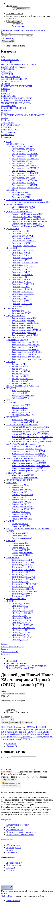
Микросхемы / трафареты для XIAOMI (29, 470)
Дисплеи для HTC (20, 265)
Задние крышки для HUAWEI (25, 323)
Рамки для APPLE (20, 523)
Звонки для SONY (20, 381)
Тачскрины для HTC (21, 574)
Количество (6, 717)
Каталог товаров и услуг (17, 825)
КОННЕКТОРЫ (13, 417)
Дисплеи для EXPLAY (22, 257)
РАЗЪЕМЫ (11, 482)
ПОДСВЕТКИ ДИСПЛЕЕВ (19, 480)
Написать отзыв (17, 694)
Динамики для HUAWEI (23, 236)
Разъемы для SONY (21, 511)
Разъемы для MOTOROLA (24, 499)
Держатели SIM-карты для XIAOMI (28, 226)
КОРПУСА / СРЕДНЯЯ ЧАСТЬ (21, 444)
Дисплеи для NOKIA (21, 282)
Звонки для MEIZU (20, 374)
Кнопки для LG (19, 410)
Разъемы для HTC (20, 487)
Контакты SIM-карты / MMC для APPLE (30, 427)
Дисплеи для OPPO (21, 286)
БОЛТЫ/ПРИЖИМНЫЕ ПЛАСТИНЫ (24, 199)
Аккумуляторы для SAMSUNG (26, 175)
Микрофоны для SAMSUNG (25, 478)
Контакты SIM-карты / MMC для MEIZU (30, 432)
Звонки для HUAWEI (21, 371)
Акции (9, 850)
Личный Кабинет (14, 863)
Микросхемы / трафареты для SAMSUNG (31, 465)
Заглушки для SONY (21, 313)
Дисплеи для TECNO (21, 299)
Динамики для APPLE (22, 231)
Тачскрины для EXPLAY (23, 569)
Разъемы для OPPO (20, 504)
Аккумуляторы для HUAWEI (25, 153)
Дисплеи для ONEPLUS (23, 284)
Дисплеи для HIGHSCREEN (25, 262)
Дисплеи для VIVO (20, 301)
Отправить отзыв (9, 780)
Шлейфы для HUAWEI (22, 611)
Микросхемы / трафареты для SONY (28, 468)
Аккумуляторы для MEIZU (24, 163)
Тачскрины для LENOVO (23, 579)
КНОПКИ (11, 403)
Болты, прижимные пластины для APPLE (31, 202)
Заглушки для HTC (20, 311)
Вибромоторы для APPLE (23, 207)
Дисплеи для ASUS (21, 255)
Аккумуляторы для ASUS (23, 149)
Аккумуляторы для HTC (23, 151)
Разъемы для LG (19, 497)
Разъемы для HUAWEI (22, 490)
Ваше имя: (6, 757)
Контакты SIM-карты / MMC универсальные (32, 441)
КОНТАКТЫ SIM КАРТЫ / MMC (22, 424)
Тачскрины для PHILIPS (23, 589)
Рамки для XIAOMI (21, 526)
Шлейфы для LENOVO (22, 613)
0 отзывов (5, 694)
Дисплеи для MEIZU (21, 279)
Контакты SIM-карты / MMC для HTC (29, 429)
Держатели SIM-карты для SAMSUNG (29, 221)
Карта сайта (11, 852)
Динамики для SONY (22, 243)
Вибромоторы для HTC (22, 209)
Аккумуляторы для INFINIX (25, 156)
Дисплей (26, 737)
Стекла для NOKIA (20, 548)
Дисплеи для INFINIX (22, 270)
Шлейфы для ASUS (21, 606)
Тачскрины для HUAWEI (23, 577)
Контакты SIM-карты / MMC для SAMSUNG (32, 436)
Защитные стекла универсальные (27, 359)
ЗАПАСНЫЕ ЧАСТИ (11, 729)
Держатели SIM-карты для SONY (27, 224)
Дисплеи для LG (19, 277)
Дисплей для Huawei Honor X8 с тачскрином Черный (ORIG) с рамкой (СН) (26, 667)
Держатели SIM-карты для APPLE (27, 214)
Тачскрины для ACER (22, 560)
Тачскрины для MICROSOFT (25, 584)
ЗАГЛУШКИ (12, 308)
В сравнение (27, 722)
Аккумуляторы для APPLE (24, 146)
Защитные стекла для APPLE (25, 342)
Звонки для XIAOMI (21, 383)
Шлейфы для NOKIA (21, 620)
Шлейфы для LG (19, 615)
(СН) (46, 732)
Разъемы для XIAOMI (22, 519)
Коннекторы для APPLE (23, 419)
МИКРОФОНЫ (13, 473)
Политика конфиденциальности (21, 832)
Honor (49, 729)
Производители (13, 847)
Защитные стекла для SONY (25, 354)
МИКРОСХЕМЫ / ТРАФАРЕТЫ (21, 458)
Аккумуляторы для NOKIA (24, 166)
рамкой (40, 732)
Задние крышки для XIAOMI (25, 335)
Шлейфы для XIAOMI (22, 637)
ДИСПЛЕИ (11, 248)
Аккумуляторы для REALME (25, 173)
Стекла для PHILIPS (21, 550)
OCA (8, 141)
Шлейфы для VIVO (21, 635)
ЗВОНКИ (10, 361)
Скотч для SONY (19, 536)
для (36, 729)
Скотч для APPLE (20, 533)
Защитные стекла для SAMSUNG (27, 352)
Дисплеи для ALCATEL (23, 250)
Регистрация (17, 24)
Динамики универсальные (24, 245)
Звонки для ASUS (20, 366)
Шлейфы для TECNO (21, 632)
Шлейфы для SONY (21, 630)
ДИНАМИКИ (12, 228)
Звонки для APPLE (20, 364)
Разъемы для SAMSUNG (23, 509)
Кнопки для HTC (20, 407)
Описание (11, 744)
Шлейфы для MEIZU (21, 618)
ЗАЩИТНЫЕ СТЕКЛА (17, 340)
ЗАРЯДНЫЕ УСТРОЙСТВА (19, 337)
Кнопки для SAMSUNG (23, 415)
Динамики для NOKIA (22, 238)
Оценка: (5, 777)
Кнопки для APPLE (21, 405)
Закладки (10, 868)
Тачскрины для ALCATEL (24, 562)
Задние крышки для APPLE (24, 318)
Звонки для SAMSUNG (22, 378)
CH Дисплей (28, 729)
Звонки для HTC (19, 369)
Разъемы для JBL (19, 492)
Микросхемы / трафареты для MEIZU (29, 463)
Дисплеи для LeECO (21, 272)
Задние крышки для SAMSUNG (26, 330)
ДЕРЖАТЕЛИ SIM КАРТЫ (19, 212)
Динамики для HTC (21, 233)
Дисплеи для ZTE (20, 306)
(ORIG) (30, 732)
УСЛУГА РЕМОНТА (16, 598)
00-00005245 (6, 727)
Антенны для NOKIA (22, 195)
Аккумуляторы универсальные (26, 187)
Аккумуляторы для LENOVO (25, 158)
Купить (5, 722)
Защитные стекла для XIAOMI (26, 357)
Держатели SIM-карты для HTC (26, 216)
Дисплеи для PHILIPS (22, 289)
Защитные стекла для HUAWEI (26, 345)
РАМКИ (10, 521)
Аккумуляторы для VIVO (23, 182)
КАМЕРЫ (11, 388)
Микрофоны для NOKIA (23, 475)
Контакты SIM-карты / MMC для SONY (30, 439)
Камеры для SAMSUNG (23, 395)
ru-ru (15, 6)
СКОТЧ (10, 531)
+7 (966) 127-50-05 (14, 13)
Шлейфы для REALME (22, 625)
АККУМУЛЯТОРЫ (15, 144)
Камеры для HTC (20, 393)
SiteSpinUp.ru (7, 896)
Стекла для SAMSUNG (22, 552)
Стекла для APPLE (20, 543)
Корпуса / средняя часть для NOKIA (28, 453)
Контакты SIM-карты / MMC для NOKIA (30, 434)
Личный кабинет (13, 21)
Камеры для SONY (20, 398)
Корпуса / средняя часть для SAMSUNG (30, 456)
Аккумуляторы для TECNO (24, 180)
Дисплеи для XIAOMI (22, 303)
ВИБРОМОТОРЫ (14, 204)
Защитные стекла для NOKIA (25, 349)
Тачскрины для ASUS (22, 567)
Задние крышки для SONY (24, 332)
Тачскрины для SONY (22, 594)
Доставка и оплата (14, 829)
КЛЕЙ (9, 400)
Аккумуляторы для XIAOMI (25, 185)
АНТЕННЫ (11, 190)
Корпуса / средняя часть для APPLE (28, 446)
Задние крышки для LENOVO (25, 325)
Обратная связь (13, 845)
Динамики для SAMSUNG (24, 241)
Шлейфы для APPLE (21, 603)
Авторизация (18, 26)
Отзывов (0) (11, 746)
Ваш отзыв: (6, 769)
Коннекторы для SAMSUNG (25, 422)
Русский (25, 9)
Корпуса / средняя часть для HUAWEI (29, 451)
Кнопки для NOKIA (21, 412)
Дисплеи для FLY (20, 260)
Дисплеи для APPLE (21, 253)
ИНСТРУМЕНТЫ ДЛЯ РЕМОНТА (22, 386)
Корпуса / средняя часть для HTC (27, 448)
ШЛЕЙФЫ (11, 601)
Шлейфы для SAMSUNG (23, 627)
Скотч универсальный (22, 538)
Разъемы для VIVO (20, 516)
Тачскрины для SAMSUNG (24, 591)
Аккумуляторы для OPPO (23, 170)
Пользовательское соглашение (20, 834)
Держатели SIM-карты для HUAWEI (28, 219)
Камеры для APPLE (21, 390)
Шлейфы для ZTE (20, 640)
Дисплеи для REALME (22, 291)
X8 (2, 732)
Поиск (29, 36)
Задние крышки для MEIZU (24, 328)
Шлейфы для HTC (20, 608)
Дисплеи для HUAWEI (22, 267)
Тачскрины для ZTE (21, 596)
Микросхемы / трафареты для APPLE (29, 461)
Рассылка (10, 870)
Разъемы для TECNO (21, 514)
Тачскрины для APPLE (22, 565)
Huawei (42, 729)
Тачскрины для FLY (21, 572)
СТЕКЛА (10, 540)
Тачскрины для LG (20, 581)
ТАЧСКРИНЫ (12, 557)
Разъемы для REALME (22, 507)
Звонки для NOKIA (21, 376)
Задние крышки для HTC (23, 320)
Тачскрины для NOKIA (22, 586)
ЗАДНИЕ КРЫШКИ (15, 315)
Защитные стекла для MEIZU (25, 347)
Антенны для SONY (21, 197)
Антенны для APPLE (21, 192)
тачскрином (12, 732)
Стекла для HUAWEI (21, 545)
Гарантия (10, 827)
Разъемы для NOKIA (21, 502)
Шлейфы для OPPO (21, 623)
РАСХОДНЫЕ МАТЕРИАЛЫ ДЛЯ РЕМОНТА (28, 528)
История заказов (13, 865)
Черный (22, 732)
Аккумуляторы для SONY (24, 178)
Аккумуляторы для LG (22, 161)
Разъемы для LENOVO (22, 494)
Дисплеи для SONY (21, 296)
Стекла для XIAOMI (21, 555)
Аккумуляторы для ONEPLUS (25, 168)
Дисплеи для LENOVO (22, 274)
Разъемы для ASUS (20, 485)
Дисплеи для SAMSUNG (23, 294)
